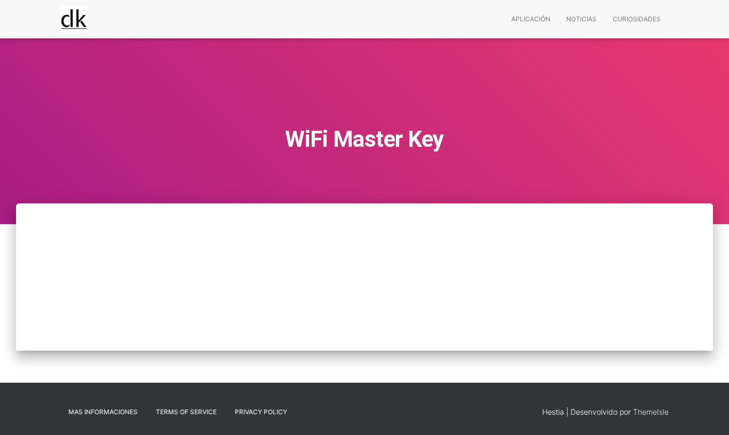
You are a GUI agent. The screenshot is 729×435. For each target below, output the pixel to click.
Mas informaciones (103, 412)
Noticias (581, 19)
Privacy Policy (261, 412)
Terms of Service (186, 412)
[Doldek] (73, 19)
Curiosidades (637, 19)
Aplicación (530, 19)
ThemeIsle (651, 411)
